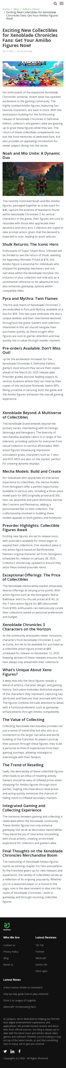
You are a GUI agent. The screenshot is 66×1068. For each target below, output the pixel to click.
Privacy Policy (10, 951)
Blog (16, 9)
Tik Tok (40, 945)
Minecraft (41, 958)
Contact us (9, 945)
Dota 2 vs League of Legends (19, 1000)
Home (6, 9)
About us (8, 964)
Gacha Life (41, 964)
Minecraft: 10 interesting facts (19, 1006)
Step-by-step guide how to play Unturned (25, 993)
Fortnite (40, 951)
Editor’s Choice (31, 9)
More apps (41, 971)
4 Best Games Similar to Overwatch (22, 987)
